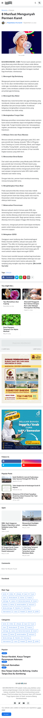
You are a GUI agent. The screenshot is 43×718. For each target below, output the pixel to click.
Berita (12, 604)
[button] (2, 3)
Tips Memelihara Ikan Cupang (11, 303)
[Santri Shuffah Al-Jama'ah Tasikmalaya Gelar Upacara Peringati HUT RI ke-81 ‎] (6, 479)
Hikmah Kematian (11, 665)
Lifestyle (11, 10)
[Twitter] (16, 277)
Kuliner (22, 597)
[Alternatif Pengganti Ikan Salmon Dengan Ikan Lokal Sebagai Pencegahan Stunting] (31, 294)
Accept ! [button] (6, 714)
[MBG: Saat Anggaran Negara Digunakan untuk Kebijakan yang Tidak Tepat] (11, 516)
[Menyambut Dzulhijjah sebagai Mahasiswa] (31, 516)
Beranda (4, 10)
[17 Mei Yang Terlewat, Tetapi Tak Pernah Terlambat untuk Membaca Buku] (31, 540)
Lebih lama (36, 349)
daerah (30, 611)
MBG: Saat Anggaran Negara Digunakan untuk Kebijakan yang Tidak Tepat (11, 526)
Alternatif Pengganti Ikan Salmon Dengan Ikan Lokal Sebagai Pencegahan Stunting (32, 305)
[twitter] (11, 465)
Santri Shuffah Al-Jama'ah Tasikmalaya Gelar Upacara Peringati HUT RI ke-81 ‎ (25, 478)
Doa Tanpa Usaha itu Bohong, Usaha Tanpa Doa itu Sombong (20, 672)
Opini (4, 597)
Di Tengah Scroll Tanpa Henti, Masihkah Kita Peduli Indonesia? (10, 549)
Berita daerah (13, 597)
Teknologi (26, 608)
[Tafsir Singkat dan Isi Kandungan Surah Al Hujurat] (6, 488)
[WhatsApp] (20, 277)
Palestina (17, 608)
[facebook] (11, 461)
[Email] (28, 277)
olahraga (5, 601)
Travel (32, 594)
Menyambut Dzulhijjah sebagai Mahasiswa (30, 524)
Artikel (11, 594)
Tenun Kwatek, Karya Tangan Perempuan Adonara (16, 658)
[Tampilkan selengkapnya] (32, 277)
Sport (26, 594)
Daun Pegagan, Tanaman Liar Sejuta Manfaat (10, 329)
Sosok (35, 601)
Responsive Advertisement (21, 343)
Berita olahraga (7, 608)
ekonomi (31, 604)
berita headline (21, 604)
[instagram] (32, 461)
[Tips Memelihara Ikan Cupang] (11, 294)
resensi (13, 601)
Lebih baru (6, 349)
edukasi (5, 604)
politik (37, 611)
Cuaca (15, 611)
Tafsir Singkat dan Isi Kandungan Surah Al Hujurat (26, 486)
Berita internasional (24, 601)
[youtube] (32, 465)
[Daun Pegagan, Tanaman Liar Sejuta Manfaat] (11, 319)
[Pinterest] (24, 277)
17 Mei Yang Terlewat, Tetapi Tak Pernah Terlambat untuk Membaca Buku (30, 550)
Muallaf (22, 611)
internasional (7, 611)
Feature (29, 597)
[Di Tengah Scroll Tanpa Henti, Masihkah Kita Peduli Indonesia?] (11, 540)
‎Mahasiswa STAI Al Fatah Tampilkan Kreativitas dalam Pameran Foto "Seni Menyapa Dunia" (25, 496)
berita (4, 594)
